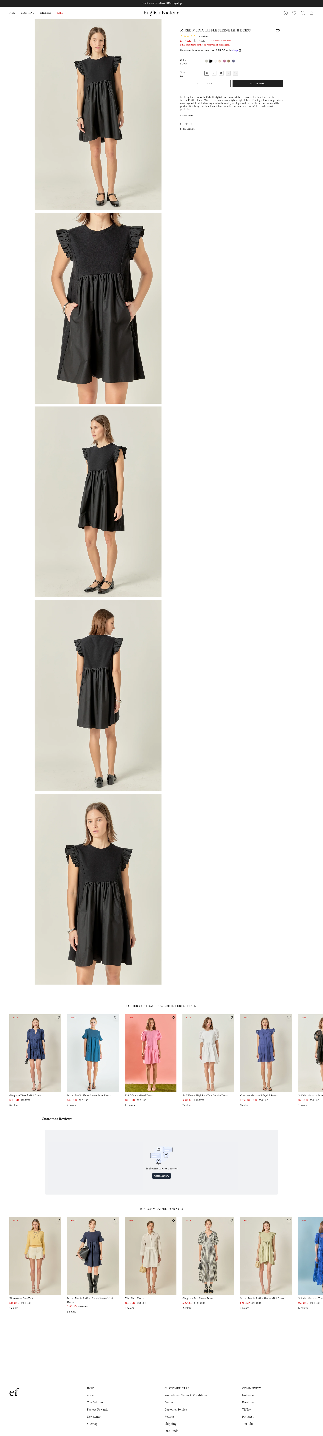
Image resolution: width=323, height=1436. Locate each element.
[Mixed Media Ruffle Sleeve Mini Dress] (266, 1256)
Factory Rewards (97, 1409)
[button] (12, 13)
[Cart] (311, 13)
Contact (169, 1402)
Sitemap (92, 1424)
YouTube (247, 1424)
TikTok (246, 1409)
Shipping (170, 1424)
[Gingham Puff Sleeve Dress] (208, 1256)
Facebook (248, 1402)
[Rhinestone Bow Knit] (35, 1256)
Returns (169, 1416)
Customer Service (175, 1409)
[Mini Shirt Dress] (151, 1256)
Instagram (249, 1395)
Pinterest (247, 1416)
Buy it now (257, 83)
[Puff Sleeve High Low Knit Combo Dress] (208, 1053)
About (91, 1395)
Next (317, 1057)
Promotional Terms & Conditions (185, 1395)
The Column (95, 1402)
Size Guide (171, 1431)
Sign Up (177, 3)
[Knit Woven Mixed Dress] (151, 1053)
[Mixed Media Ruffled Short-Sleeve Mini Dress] (93, 1256)
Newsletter (93, 1416)
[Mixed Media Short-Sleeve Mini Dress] (93, 1053)
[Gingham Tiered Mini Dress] (35, 1053)
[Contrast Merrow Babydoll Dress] (266, 1053)
